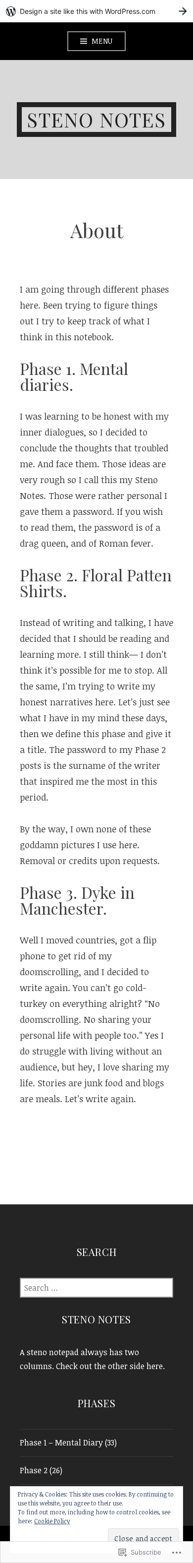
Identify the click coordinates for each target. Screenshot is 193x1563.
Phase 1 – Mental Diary (61, 1442)
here (154, 1366)
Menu (102, 41)
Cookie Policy (52, 1521)
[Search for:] (96, 1287)
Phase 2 (34, 1470)
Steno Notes (96, 119)
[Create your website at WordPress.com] (96, 11)
